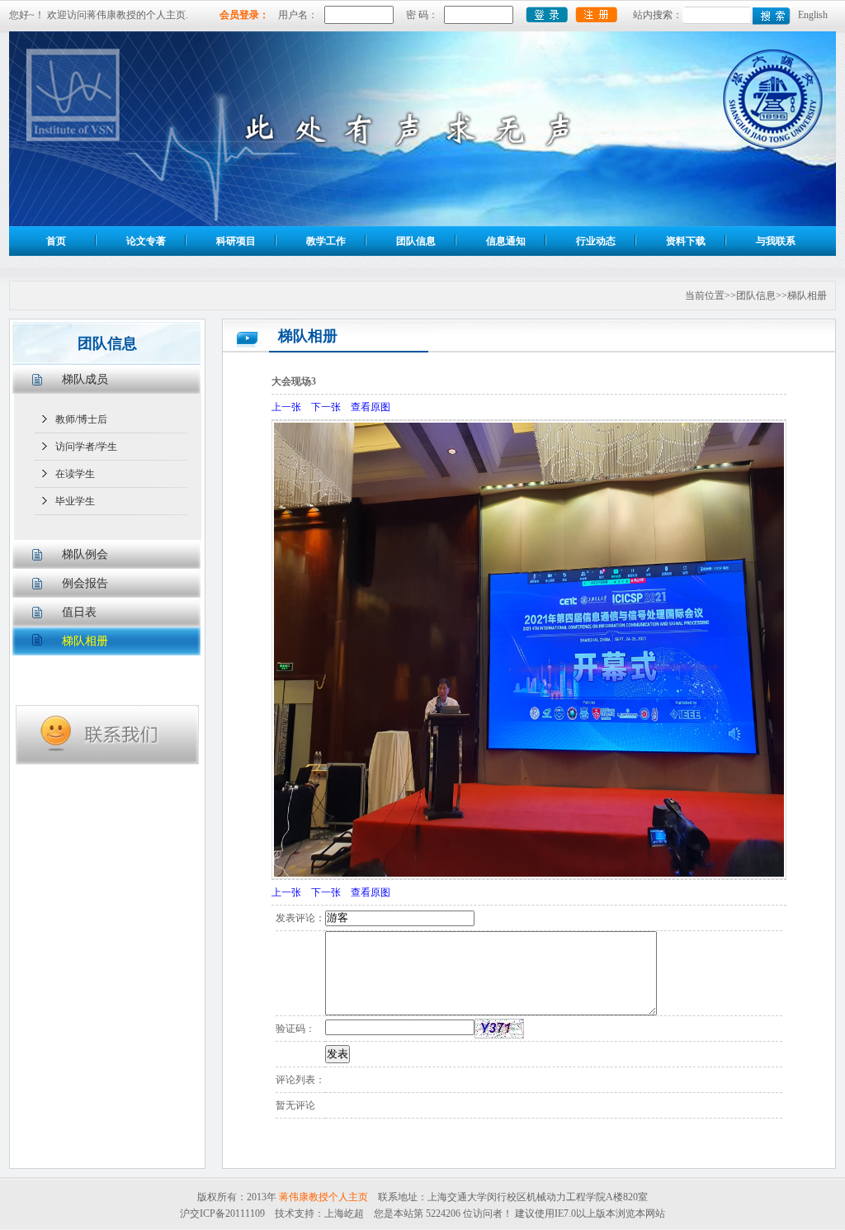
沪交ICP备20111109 (222, 1213)
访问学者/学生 (86, 446)
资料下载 (686, 241)
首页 (56, 241)
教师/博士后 (81, 419)
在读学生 (75, 474)
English (813, 15)
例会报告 (85, 583)
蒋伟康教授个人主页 (323, 1197)
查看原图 (370, 407)
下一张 (326, 407)
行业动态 (596, 241)
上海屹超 (344, 1213)
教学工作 (326, 241)
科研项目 (236, 241)
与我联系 (775, 241)
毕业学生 (75, 501)
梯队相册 (85, 641)
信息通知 (506, 241)
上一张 (286, 407)
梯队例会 (85, 554)
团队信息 (416, 241)
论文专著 (146, 241)
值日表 (79, 612)
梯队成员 (85, 379)
